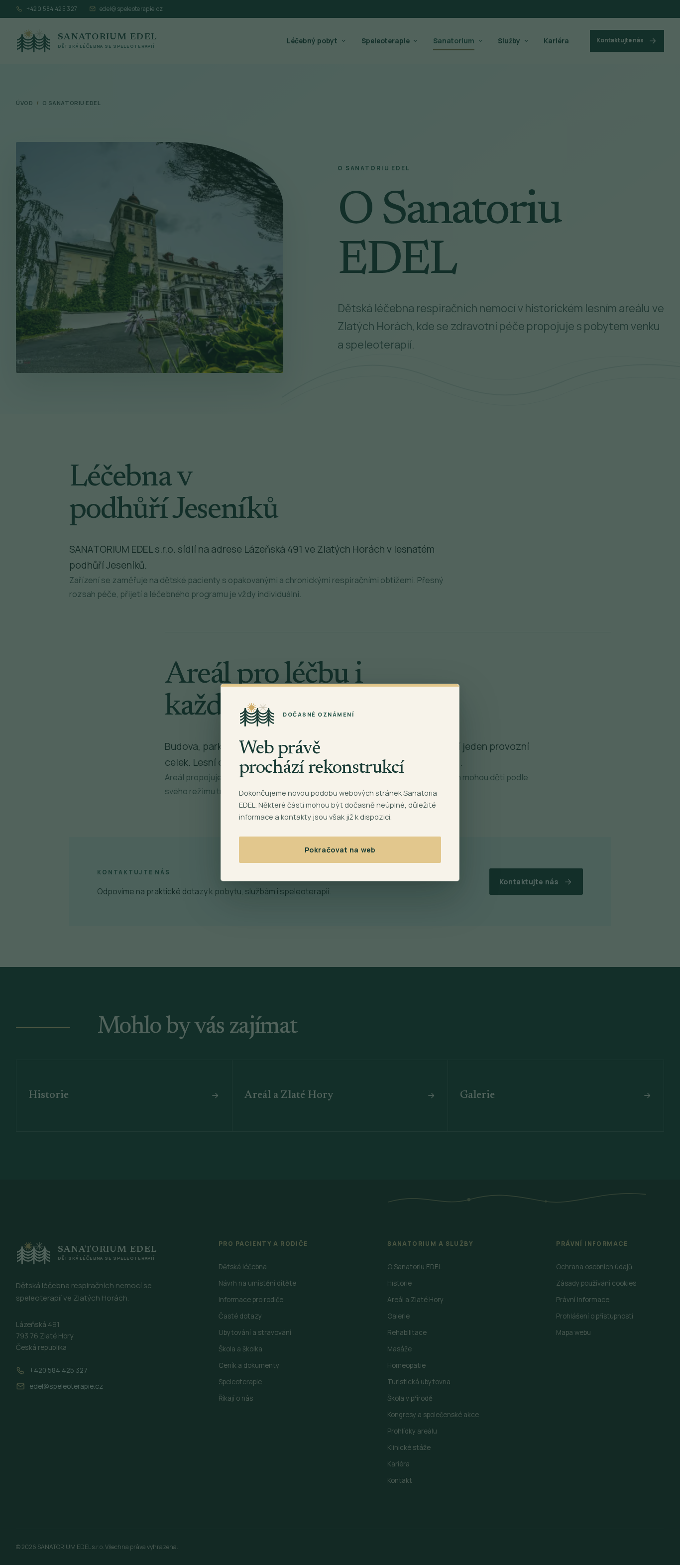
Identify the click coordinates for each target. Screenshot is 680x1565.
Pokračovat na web (340, 849)
